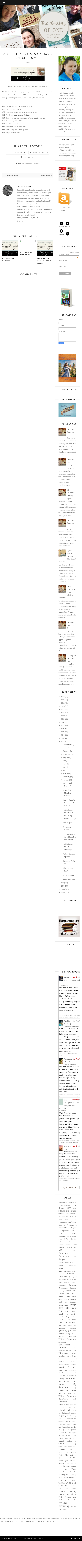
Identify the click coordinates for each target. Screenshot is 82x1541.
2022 (62, 709)
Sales (68, 1421)
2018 (62, 722)
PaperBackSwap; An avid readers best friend (69, 837)
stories (61, 1435)
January (66, 780)
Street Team (71, 1435)
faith (74, 1308)
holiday (62, 1336)
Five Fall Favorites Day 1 (70, 625)
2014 (62, 735)
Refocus (61, 1418)
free (75, 1325)
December (67, 745)
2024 (63, 703)
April (64, 770)
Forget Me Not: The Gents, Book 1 (72, 980)
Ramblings (73, 1416)
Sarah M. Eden (64, 985)
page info (73, 1404)
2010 (62, 886)
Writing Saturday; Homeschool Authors (69, 803)
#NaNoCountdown (64, 1205)
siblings (61, 1430)
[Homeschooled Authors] (69, 937)
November (67, 748)
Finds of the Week (67, 1320)
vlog (70, 1477)
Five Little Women (65, 1325)
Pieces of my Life (67, 1407)
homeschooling (71, 1348)
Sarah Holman (24, 186)
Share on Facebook (17, 152)
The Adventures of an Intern (67, 1449)
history (74, 1334)
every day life (67, 1306)
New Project (67, 823)
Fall (67, 1314)
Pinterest (61, 236)
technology (72, 1444)
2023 (63, 706)
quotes (67, 1416)
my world (68, 1393)
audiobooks (72, 1265)
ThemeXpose (40, 1538)
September (67, 754)
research (61, 1421)
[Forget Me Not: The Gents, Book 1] (61, 981)
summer (61, 1438)
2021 (62, 713)
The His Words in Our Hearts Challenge (19, 106)
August (65, 757)
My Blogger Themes (16, 1538)
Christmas (62, 1285)
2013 (62, 738)
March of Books (67, 1367)
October (66, 751)
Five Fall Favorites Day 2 (70, 432)
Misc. (65, 1375)
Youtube (67, 237)
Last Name (63, 267)
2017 (62, 725)
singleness (72, 1430)
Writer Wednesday (67, 1500)
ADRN (74, 1250)
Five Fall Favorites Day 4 (70, 523)
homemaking (63, 1342)
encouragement (70, 1299)
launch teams (63, 1359)
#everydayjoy (63, 1202)
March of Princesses (67, 1370)
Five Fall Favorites (67, 1322)
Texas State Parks (65, 1447)
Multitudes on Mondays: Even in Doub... (44, 261)
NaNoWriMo (63, 1399)
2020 (63, 716)
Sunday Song (71, 1438)
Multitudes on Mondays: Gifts (26, 254)
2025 (62, 700)
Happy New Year (69, 880)
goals (69, 1331)
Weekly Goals (71, 1483)
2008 (63, 892)
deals (60, 1299)
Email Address (68, 254)
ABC (60, 1250)
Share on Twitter (40, 152)
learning (73, 1359)
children (66, 1282)
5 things (65, 1219)
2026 (63, 697)
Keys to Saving (70, 1353)
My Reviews (67, 1386)
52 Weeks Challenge (15, 109)
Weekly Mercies (65, 1486)
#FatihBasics (71, 1203)
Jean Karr (63, 1110)
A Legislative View (66, 1231)
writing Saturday (64, 1504)
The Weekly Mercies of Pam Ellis (67, 1463)
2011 (62, 883)
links (60, 1362)
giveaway (63, 1330)
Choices (73, 1282)
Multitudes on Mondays (31, 163)
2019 (62, 719)
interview (62, 1350)
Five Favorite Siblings (70, 493)
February (66, 777)
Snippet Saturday (65, 1433)
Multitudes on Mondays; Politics (68, 793)
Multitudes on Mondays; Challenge (68, 847)
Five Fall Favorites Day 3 (70, 462)
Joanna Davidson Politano (72, 1026)
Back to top (73, 1538)
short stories (71, 1427)
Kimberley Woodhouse (71, 1151)
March (65, 773)
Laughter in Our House (67, 1356)
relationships (71, 1419)
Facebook (61, 226)
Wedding (62, 1483)
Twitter (67, 226)
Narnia (74, 1399)
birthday (67, 1277)
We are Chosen (68, 875)
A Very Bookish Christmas (67, 1233)
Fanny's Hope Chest (67, 1317)
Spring (74, 1432)
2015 (62, 732)
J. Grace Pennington (70, 1064)
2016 (62, 729)
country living (64, 1296)
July (64, 761)
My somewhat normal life (67, 1390)
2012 (62, 741)
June (64, 764)
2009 (63, 889)
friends (62, 1328)
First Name (63, 260)
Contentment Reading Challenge (19, 115)
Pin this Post (29, 157)
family (73, 1314)
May (64, 767)
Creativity (73, 1296)
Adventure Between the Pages (67, 1256)
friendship (73, 1328)
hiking (68, 1334)
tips (66, 1469)
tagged (61, 1441)
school (69, 1424)
